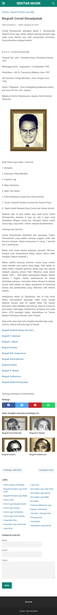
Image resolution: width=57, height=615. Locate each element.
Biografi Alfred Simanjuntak (15, 382)
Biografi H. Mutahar (11, 336)
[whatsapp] (48, 405)
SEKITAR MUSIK (29, 3)
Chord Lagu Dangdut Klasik (14, 504)
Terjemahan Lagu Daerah (40, 526)
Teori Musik (35, 521)
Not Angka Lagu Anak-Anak (41, 489)
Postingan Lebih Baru (12, 470)
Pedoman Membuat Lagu (40, 505)
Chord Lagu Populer (11, 508)
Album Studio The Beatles (13, 485)
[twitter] (21, 405)
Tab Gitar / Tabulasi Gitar (40, 513)
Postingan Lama (46, 470)
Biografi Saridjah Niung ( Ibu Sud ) (18, 330)
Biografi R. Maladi (10, 370)
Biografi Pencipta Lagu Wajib (15, 496)
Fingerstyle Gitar (10, 520)
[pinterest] (35, 405)
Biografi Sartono (9, 347)
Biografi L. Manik (10, 342)
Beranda (28, 602)
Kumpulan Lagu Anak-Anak (14, 524)
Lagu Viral (34, 485)
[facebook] (8, 405)
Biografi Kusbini (9, 365)
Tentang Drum (36, 517)
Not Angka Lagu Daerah (40, 493)
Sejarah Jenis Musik (38, 509)
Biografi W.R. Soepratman (14, 353)
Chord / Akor (8, 500)
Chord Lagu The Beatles (13, 512)
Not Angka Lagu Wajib (39, 497)
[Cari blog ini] (53, 3)
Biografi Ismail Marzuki (13, 359)
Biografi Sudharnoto (11, 376)
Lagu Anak (7, 528)
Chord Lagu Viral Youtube (14, 516)
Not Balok (34, 501)
